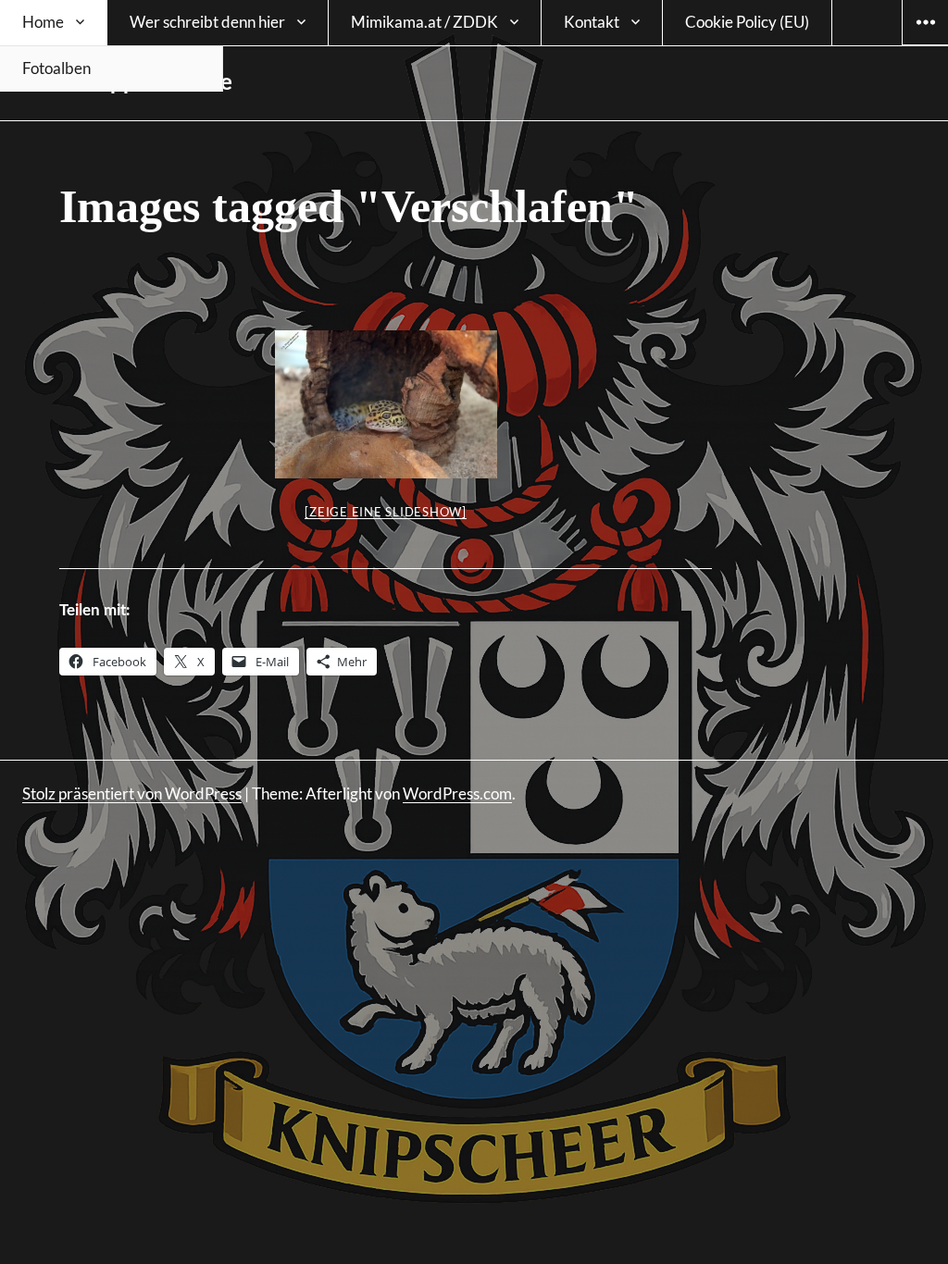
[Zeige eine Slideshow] (386, 511)
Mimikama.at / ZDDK (424, 21)
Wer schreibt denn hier (207, 21)
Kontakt (591, 21)
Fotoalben (56, 68)
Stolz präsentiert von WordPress (132, 793)
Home (43, 21)
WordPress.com (457, 793)
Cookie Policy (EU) (747, 21)
